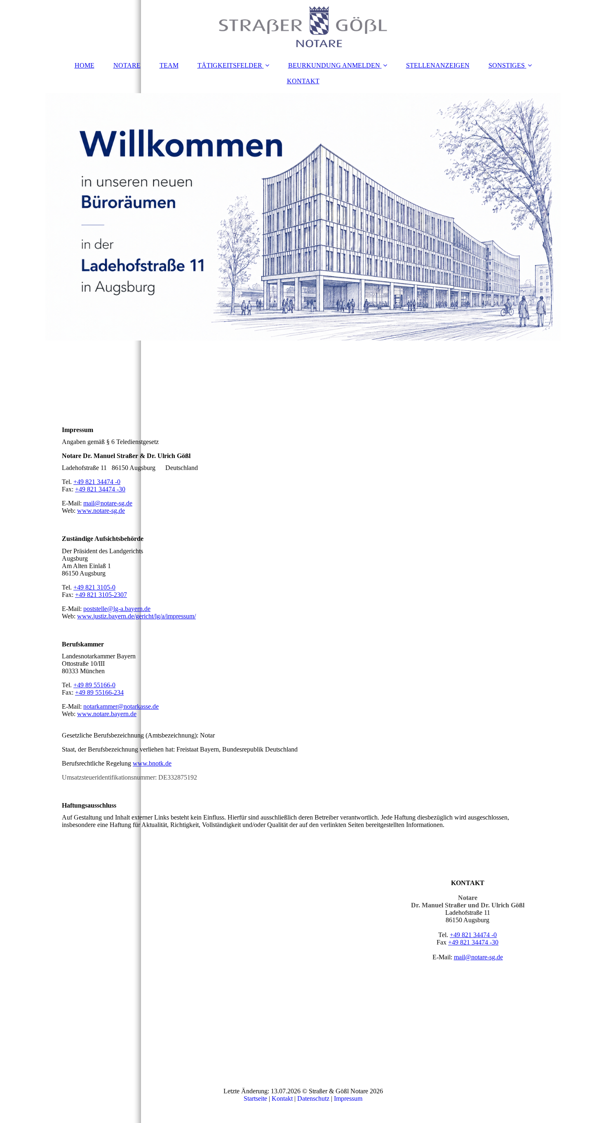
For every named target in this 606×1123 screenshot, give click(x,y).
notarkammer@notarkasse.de (121, 706)
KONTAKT (303, 81)
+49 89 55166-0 (94, 684)
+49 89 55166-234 (99, 692)
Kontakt (282, 1098)
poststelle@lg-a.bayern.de (116, 608)
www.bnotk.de (152, 763)
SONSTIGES (507, 65)
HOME (84, 65)
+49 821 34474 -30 (100, 489)
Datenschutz (313, 1098)
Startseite (255, 1098)
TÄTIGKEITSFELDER (229, 65)
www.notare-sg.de (101, 510)
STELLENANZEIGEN (438, 65)
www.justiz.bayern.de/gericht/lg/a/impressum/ (136, 616)
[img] (303, 27)
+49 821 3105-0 (94, 587)
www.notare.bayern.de (106, 713)
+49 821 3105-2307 (101, 594)
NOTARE (127, 65)
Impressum (348, 1098)
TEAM (169, 65)
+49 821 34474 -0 (96, 481)
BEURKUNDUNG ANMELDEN (334, 65)
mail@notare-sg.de (107, 503)
